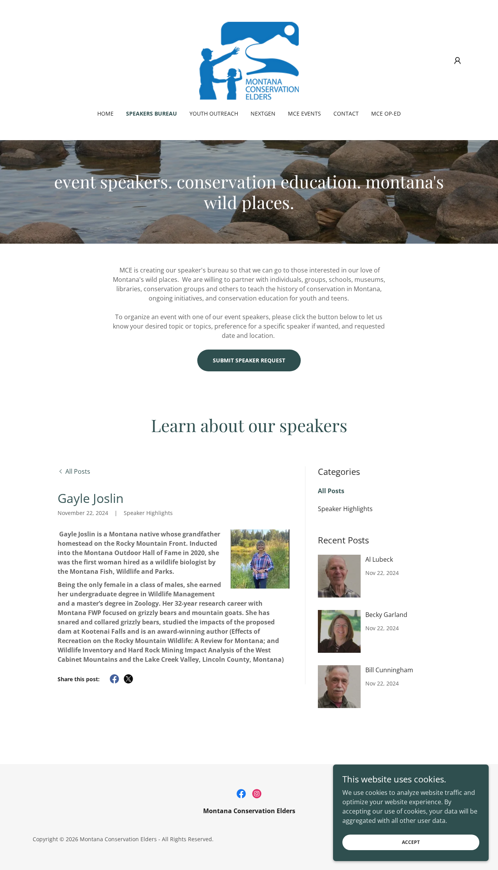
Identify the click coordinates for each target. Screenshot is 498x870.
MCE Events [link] (304, 113)
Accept (411, 842)
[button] (457, 61)
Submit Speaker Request (249, 360)
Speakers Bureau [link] (151, 113)
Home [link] (105, 113)
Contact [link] (346, 113)
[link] (249, 60)
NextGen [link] (263, 113)
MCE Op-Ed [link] (386, 113)
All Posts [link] (331, 491)
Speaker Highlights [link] (345, 508)
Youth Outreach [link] (213, 113)
